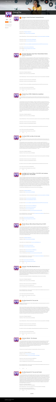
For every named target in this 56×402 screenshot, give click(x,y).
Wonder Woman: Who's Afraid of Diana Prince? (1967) (34, 224)
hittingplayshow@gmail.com (27, 190)
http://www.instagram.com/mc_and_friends (30, 218)
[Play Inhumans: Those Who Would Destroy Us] (20, 267)
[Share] (26, 50)
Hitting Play (17, 12)
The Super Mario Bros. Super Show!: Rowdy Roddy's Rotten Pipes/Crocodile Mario (35, 54)
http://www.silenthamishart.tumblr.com (31, 199)
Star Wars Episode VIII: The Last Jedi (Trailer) (32, 372)
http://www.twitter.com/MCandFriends (29, 217)
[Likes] (19, 50)
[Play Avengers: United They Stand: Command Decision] (20, 18)
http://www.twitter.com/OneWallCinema (31, 205)
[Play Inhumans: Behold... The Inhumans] (20, 339)
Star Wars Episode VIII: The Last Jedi (30, 300)
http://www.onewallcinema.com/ (30, 208)
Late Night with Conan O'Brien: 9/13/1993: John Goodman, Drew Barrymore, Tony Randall (35, 174)
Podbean (10, 400)
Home (6, 1)
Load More (32, 393)
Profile (14, 1)
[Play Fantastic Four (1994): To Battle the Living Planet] (20, 94)
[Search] (49, 1)
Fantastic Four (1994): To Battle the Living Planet (32, 94)
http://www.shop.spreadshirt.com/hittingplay (34, 355)
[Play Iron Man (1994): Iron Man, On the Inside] (20, 137)
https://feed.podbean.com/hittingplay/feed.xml (20, 13)
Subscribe (9, 1)
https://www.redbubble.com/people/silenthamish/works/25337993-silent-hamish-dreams (36, 202)
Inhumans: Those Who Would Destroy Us (31, 266)
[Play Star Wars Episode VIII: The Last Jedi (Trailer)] (20, 373)
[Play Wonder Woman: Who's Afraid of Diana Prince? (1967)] (20, 224)
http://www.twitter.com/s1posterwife (31, 207)
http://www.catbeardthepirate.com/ (36, 242)
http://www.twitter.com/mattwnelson (28, 245)
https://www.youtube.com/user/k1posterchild (36, 210)
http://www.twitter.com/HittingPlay (30, 353)
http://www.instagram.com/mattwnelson (29, 246)
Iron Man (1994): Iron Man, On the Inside (31, 136)
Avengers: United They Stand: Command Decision (33, 17)
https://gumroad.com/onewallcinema (39, 213)
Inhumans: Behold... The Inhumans (29, 338)
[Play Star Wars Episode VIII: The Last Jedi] (20, 301)
